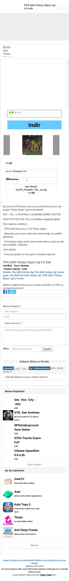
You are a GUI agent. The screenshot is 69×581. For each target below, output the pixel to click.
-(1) (24, 368)
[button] (7, 145)
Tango (18, 517)
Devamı (34, 545)
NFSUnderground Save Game (26, 427)
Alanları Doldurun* (12, 306)
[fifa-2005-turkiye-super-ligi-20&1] (10, 112)
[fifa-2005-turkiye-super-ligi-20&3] (15, 112)
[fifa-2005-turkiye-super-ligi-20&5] (20, 112)
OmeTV (19, 479)
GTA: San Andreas (26, 412)
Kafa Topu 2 (22, 504)
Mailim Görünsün (12, 323)
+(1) (17, 368)
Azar (17, 492)
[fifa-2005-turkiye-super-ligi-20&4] (17, 112)
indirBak (7, 265)
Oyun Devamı (34, 464)
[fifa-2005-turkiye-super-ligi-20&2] (12, 112)
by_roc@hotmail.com (39, 368)
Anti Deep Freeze (26, 530)
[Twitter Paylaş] (10, 292)
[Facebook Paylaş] (5, 292)
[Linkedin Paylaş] (14, 292)
